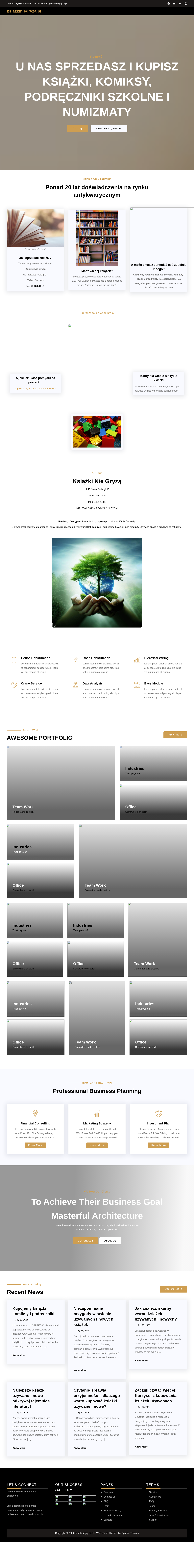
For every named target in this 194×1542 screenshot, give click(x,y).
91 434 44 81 (37, 286)
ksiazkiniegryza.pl (24, 11)
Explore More (173, 1289)
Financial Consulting (35, 1123)
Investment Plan (158, 1123)
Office (131, 807)
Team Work (23, 807)
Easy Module (153, 683)
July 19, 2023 (21, 1320)
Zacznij (77, 128)
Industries (134, 768)
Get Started (85, 1240)
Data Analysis (93, 683)
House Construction (35, 658)
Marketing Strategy (97, 1123)
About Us (110, 1240)
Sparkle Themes (130, 1533)
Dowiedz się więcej (109, 128)
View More (175, 734)
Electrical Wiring (156, 658)
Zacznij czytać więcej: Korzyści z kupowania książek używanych (156, 1395)
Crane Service (31, 683)
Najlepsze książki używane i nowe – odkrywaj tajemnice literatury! (31, 1398)
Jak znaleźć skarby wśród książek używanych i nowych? (156, 1313)
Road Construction (96, 658)
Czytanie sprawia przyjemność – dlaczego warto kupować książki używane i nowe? (97, 1398)
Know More (18, 1355)
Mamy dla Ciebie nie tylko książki (158, 378)
